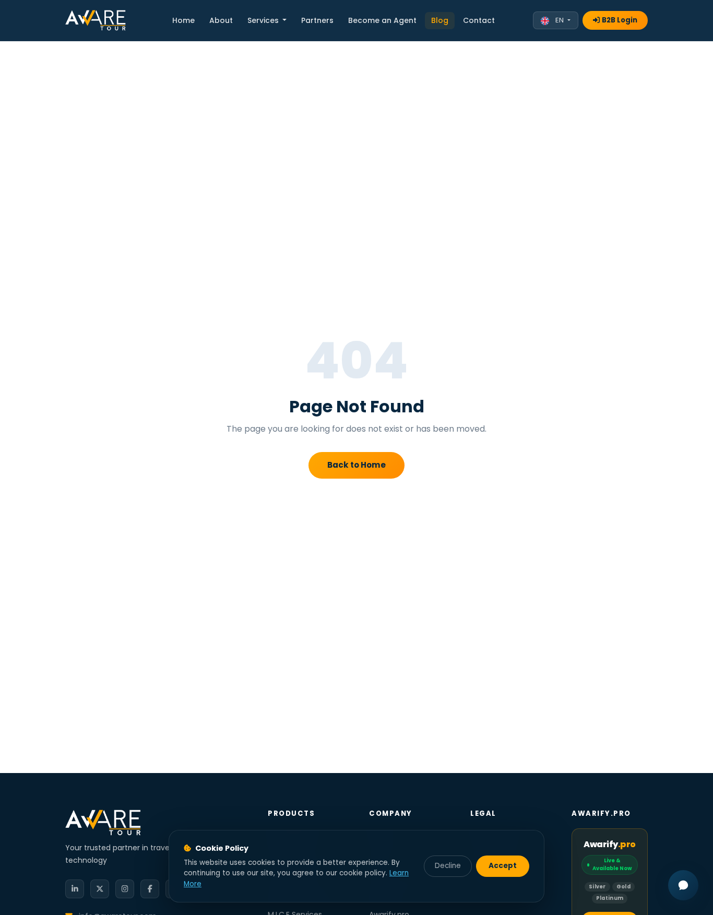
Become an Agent (382, 20)
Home (183, 20)
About (221, 20)
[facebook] (149, 889)
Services (264, 20)
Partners (317, 20)
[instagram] (124, 889)
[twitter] (99, 889)
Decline (448, 866)
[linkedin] (74, 889)
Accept (503, 866)
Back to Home (356, 464)
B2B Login (619, 20)
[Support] (683, 885)
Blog (439, 20)
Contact (479, 20)
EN (559, 20)
